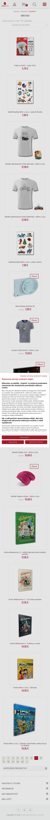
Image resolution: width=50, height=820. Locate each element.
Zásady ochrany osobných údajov (33, 376)
